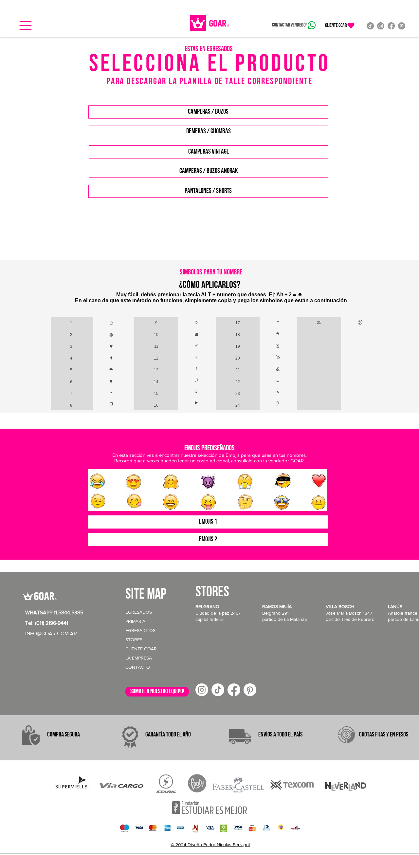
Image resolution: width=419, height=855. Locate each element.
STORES (133, 639)
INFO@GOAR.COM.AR (51, 633)
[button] (25, 25)
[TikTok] (370, 25)
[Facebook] (391, 25)
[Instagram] (380, 25)
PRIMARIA (135, 621)
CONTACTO (137, 667)
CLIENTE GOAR (141, 648)
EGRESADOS (138, 612)
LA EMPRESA (138, 657)
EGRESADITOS (140, 630)
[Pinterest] (401, 25)
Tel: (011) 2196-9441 (46, 623)
